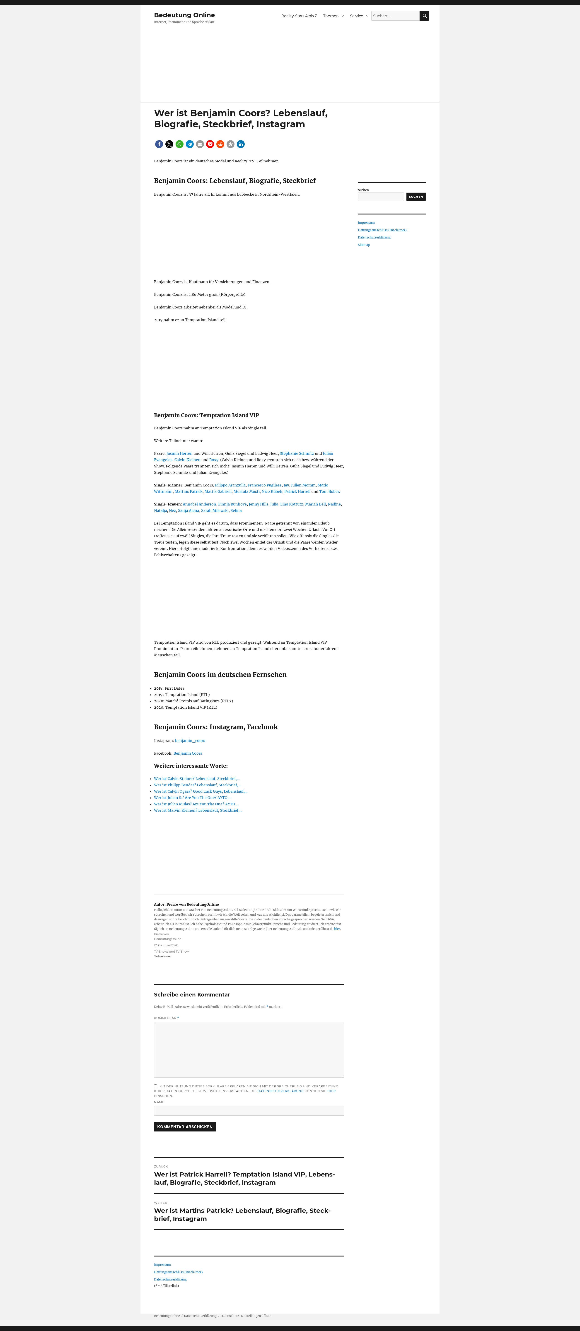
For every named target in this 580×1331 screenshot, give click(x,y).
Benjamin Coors (188, 753)
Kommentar (166, 1018)
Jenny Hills (258, 504)
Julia (274, 504)
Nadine (334, 504)
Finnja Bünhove (232, 504)
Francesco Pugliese (265, 485)
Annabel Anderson (199, 504)
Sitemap (364, 245)
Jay (286, 485)
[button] (159, 144)
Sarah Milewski (215, 510)
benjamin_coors (190, 740)
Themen (331, 16)
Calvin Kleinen (187, 459)
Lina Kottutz (291, 504)
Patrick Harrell (297, 491)
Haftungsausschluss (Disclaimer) (178, 1272)
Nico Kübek (272, 491)
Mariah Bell (315, 504)
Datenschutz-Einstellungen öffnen (246, 1316)
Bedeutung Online (184, 15)
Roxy (213, 459)
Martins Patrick (189, 491)
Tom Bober (329, 491)
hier (337, 929)
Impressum (162, 1265)
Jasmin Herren (180, 453)
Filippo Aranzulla (230, 485)
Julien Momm (303, 485)
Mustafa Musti (247, 491)
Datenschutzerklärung (281, 1091)
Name (159, 1102)
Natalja (160, 510)
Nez (172, 510)
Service (356, 16)
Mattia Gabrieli (218, 491)
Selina (236, 510)
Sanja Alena (188, 510)
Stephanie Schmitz (297, 453)
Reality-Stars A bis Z (299, 16)
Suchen (363, 190)
